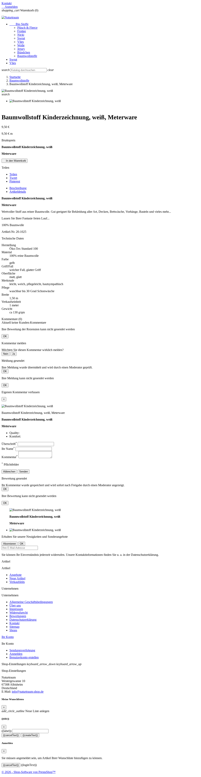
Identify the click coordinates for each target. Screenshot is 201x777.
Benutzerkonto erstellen (24, 657)
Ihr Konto (8, 637)
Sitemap (14, 626)
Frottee (21, 31)
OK (5, 336)
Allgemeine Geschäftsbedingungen (31, 602)
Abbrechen (9, 471)
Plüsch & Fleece (27, 27)
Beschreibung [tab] (17, 188)
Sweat (21, 38)
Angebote (15, 574)
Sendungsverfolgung (22, 650)
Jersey (21, 49)
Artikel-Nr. (9, 231)
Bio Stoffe (18, 24)
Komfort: (15, 436)
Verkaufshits (17, 582)
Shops (13, 630)
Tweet (13, 178)
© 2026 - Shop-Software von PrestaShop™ (29, 772)
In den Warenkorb (14, 160)
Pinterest (14, 181)
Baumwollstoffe (27, 56)
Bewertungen (17, 616)
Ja (13, 353)
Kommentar (10, 457)
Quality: (14, 433)
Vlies (20, 41)
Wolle (21, 45)
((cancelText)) (11, 735)
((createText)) (30, 735)
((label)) (6, 731)
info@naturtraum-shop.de (28, 691)
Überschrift (9, 444)
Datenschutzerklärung (23, 619)
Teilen (13, 174)
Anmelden (15, 653)
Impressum (16, 609)
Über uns (15, 605)
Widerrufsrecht (18, 612)
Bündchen (23, 52)
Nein (5, 353)
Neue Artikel (17, 578)
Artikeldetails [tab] (17, 191)
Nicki (20, 34)
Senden (23, 471)
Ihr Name (8, 448)
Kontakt (7, 3)
